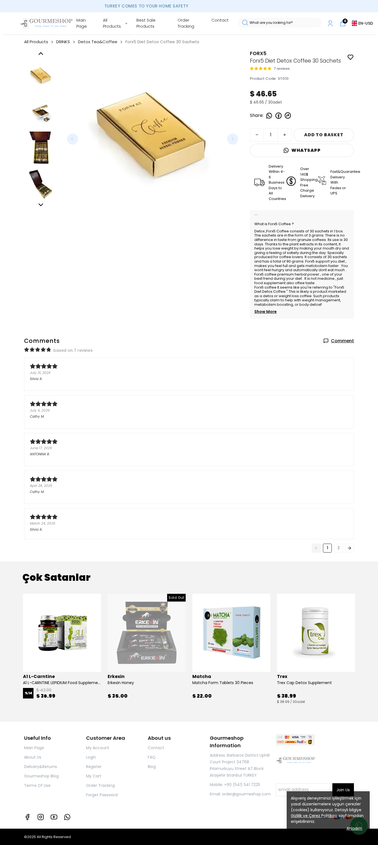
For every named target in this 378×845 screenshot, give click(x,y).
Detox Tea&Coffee (97, 42)
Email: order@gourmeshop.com (240, 794)
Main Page (81, 23)
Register (94, 766)
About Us (32, 757)
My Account (97, 748)
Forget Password (102, 795)
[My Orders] (330, 23)
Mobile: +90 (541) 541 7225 (235, 784)
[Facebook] (27, 817)
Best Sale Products (146, 23)
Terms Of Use (37, 785)
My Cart (93, 776)
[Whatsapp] (67, 817)
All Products (112, 23)
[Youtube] (54, 817)
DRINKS (63, 42)
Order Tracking (186, 23)
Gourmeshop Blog (41, 776)
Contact (220, 20)
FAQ (152, 757)
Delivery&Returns (40, 766)
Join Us (343, 790)
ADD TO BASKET (323, 135)
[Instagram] (40, 817)
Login (91, 757)
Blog (152, 766)
